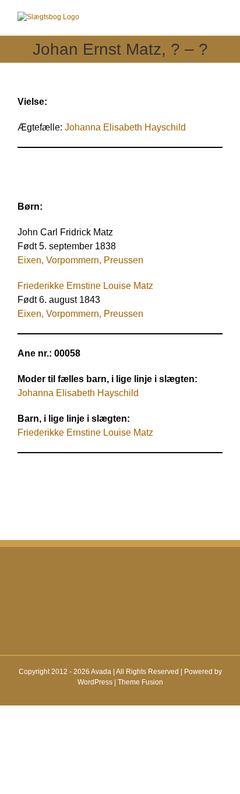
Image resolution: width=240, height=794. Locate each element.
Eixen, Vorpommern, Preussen (80, 314)
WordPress (94, 682)
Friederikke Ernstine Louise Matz (85, 286)
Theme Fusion (140, 682)
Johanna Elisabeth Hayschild (125, 127)
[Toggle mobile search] (197, 18)
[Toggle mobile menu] (218, 18)
